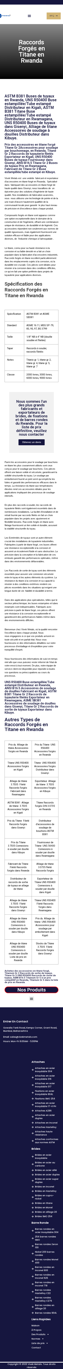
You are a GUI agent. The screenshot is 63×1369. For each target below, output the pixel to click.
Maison (35, 1325)
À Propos (36, 1329)
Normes (35, 1338)
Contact (36, 1347)
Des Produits (38, 1334)
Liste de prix (37, 1343)
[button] (29, 15)
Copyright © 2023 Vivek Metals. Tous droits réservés (31, 1366)
